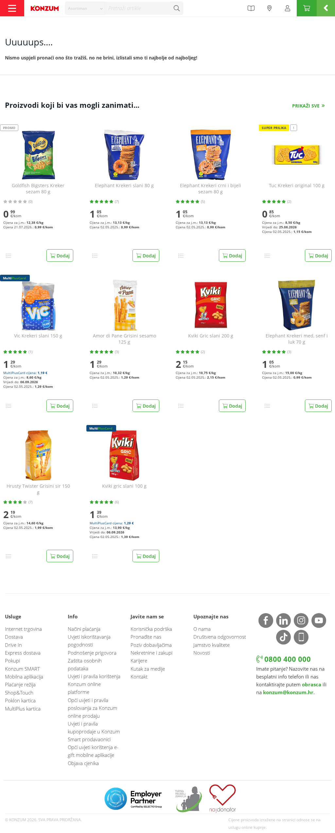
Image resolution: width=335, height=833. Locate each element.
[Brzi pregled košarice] (326, 8)
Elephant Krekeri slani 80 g (124, 185)
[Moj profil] (287, 8)
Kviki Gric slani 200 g (210, 336)
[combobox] (85, 8)
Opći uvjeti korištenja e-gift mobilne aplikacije (93, 751)
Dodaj (62, 256)
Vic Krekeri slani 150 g (38, 336)
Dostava (14, 636)
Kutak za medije (148, 668)
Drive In (13, 645)
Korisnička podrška (151, 629)
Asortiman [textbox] (77, 8)
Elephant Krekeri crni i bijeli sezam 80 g (210, 189)
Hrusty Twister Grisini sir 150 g (38, 489)
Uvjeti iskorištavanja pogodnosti (89, 640)
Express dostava (23, 652)
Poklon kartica (20, 700)
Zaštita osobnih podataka (85, 664)
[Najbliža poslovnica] (269, 8)
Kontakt (139, 676)
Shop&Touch (19, 692)
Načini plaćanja (84, 629)
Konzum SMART (22, 668)
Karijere (139, 660)
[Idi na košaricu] (307, 8)
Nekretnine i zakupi (151, 652)
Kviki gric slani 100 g (124, 486)
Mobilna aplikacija (24, 676)
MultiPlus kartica (23, 708)
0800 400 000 (286, 659)
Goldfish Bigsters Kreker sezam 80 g (38, 189)
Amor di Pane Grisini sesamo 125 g (124, 339)
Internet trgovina (23, 629)
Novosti (201, 652)
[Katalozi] (251, 8)
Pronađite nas (146, 636)
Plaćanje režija (20, 684)
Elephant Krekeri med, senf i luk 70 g (297, 339)
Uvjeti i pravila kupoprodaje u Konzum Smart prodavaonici (94, 731)
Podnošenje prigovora (92, 652)
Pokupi (12, 660)
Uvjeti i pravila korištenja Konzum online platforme (94, 684)
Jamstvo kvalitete (211, 645)
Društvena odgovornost (219, 636)
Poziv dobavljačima (151, 645)
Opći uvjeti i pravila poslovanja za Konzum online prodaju (92, 708)
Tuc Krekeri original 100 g (297, 185)
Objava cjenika (83, 763)
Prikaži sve (306, 106)
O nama (202, 629)
